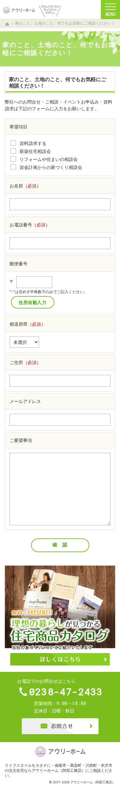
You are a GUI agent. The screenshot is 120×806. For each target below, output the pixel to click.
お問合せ (60, 726)
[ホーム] (7, 24)
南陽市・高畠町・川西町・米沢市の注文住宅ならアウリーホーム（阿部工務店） (58, 768)
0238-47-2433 (66, 692)
